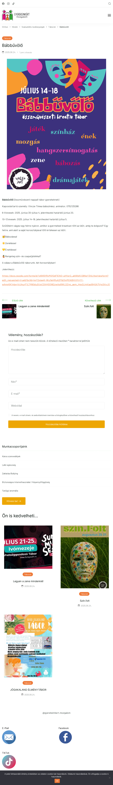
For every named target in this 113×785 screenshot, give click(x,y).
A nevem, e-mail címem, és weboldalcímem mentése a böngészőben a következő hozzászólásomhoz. (53, 415)
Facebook (64, 728)
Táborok (7, 38)
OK (57, 781)
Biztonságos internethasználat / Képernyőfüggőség (26, 482)
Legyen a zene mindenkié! (28, 581)
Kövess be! (12, 500)
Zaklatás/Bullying (10, 473)
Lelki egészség (9, 465)
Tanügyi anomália (10, 490)
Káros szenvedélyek (11, 456)
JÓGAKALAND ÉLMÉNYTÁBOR (28, 689)
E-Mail (5, 728)
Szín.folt (85, 600)
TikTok (5, 752)
